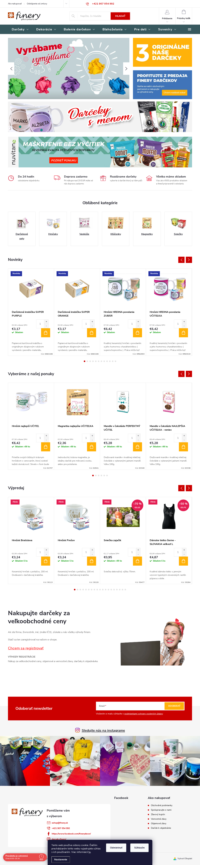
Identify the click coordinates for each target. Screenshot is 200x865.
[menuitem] (20, 30)
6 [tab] (98, 361)
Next (189, 260)
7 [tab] (101, 361)
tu (89, 852)
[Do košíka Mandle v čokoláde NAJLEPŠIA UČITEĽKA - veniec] (183, 446)
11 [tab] (112, 361)
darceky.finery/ (59, 839)
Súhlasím (139, 847)
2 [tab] (87, 361)
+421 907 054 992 (61, 828)
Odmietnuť (116, 847)
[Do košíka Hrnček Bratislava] (45, 561)
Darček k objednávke (161, 828)
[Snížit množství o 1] (46, 326)
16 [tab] (117, 589)
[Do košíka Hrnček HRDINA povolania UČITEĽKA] (183, 332)
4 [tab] (93, 361)
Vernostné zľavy (158, 819)
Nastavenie (60, 859)
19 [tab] (125, 589)
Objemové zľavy (158, 823)
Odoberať (174, 705)
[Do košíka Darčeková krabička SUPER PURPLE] (45, 332)
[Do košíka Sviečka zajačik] (137, 561)
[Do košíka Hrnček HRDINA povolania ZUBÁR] (137, 332)
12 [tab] (115, 361)
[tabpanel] (31, 312)
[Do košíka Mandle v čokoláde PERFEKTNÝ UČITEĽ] (137, 446)
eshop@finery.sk (60, 822)
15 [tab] (114, 589)
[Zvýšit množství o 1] (46, 322)
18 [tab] (122, 589)
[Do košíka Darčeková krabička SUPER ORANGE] (91, 332)
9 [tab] (107, 361)
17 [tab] (119, 589)
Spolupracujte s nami (161, 810)
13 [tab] (108, 589)
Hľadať (120, 16)
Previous (181, 260)
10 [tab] (110, 361)
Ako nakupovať (15, 3)
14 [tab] (111, 589)
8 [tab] (104, 361)
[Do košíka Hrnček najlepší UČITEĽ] (45, 446)
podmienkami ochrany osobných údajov (143, 713)
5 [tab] (96, 361)
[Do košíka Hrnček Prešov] (91, 561)
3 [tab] (90, 361)
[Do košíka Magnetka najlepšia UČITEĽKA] (91, 446)
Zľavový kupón (158, 814)
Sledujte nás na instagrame (103, 730)
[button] (11, 68)
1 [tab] (84, 361)
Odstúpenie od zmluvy (37, 3)
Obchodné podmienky (161, 805)
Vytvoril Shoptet (185, 858)
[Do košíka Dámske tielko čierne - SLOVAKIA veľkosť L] (183, 561)
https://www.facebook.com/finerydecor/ (71, 833)
